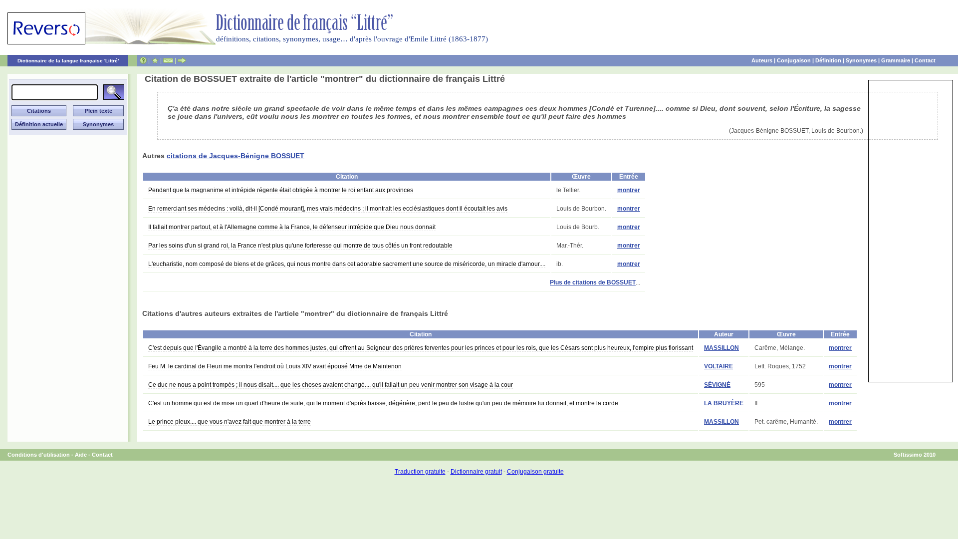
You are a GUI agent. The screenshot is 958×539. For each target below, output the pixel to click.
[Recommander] (182, 60)
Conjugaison (794, 60)
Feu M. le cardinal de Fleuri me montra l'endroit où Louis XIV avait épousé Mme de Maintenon (275, 366)
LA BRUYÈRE (723, 403)
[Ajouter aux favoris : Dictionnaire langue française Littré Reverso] (155, 60)
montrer (628, 190)
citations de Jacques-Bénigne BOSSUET (235, 156)
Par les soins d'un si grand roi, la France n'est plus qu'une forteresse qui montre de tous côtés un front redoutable (300, 245)
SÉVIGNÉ (717, 384)
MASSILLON (721, 347)
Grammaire (895, 60)
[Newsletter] (168, 60)
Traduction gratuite (420, 471)
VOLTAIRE (718, 366)
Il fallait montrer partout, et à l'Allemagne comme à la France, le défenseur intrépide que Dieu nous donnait (292, 227)
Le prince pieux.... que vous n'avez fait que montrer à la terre (229, 421)
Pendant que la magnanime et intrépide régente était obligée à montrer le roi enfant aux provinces (280, 190)
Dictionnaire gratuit (476, 471)
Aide (81, 455)
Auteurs (761, 60)
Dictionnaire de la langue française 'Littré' (68, 60)
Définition (828, 60)
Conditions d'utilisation (38, 455)
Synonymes (861, 60)
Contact (925, 60)
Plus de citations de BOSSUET (593, 282)
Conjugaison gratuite (535, 471)
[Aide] (143, 60)
